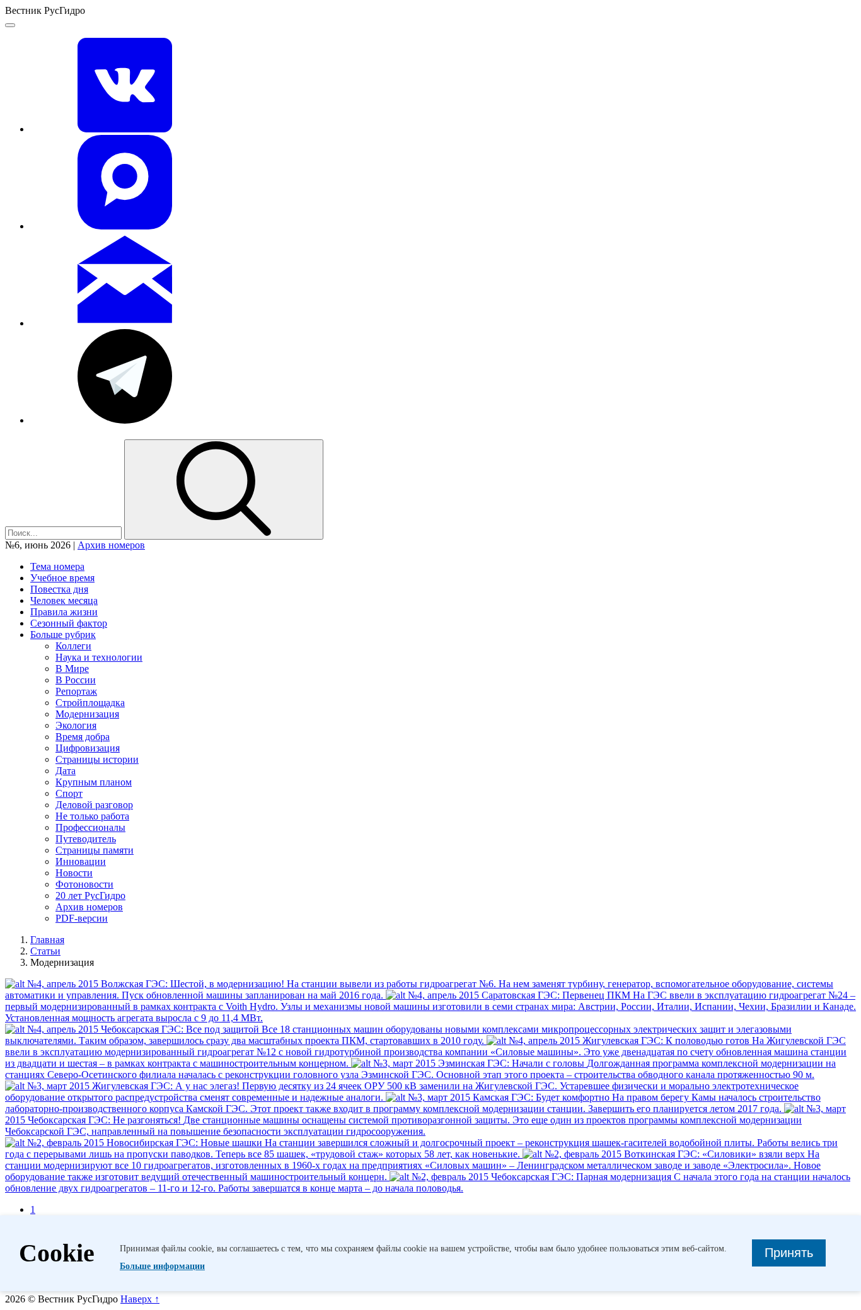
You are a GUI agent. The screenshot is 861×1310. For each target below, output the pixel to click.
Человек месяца (64, 600)
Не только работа (92, 816)
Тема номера (57, 566)
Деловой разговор (94, 804)
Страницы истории (97, 759)
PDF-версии (81, 918)
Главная (47, 939)
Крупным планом (93, 782)
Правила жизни (64, 611)
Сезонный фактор (68, 623)
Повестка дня (59, 589)
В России (75, 680)
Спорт (69, 793)
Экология (75, 725)
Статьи (45, 951)
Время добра (82, 736)
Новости (74, 872)
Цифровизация (87, 748)
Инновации (80, 861)
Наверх (139, 1299)
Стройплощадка (90, 702)
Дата (65, 770)
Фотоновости (84, 884)
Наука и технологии (98, 657)
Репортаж (76, 691)
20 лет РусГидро (90, 895)
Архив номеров (111, 545)
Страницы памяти (94, 850)
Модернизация (87, 714)
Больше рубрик (63, 634)
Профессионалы (90, 827)
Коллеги (73, 646)
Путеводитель (85, 838)
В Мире (72, 668)
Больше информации (162, 1266)
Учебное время (62, 577)
